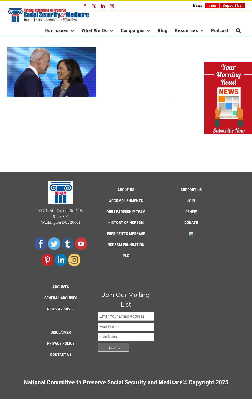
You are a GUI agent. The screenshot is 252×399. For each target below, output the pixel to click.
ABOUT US (125, 189)
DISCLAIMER (61, 332)
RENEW (191, 211)
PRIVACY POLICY (61, 343)
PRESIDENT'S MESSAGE (126, 233)
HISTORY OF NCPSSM (126, 222)
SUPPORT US (191, 189)
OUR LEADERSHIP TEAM (125, 211)
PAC (126, 255)
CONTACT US (61, 354)
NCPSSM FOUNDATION (126, 244)
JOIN (191, 200)
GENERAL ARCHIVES (60, 298)
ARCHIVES (60, 287)
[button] (238, 30)
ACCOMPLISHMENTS (126, 200)
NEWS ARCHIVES (61, 309)
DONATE (191, 222)
